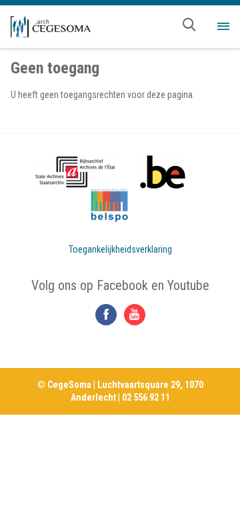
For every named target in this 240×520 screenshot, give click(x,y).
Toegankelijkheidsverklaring (120, 249)
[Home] (51, 26)
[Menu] (223, 26)
